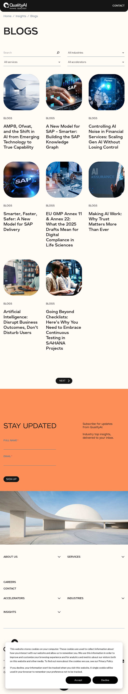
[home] (15, 6)
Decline (105, 680)
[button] (32, 556)
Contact (118, 5)
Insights (10, 612)
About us (11, 556)
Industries (75, 598)
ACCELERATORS (14, 598)
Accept (78, 680)
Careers (10, 582)
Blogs (34, 16)
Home (8, 16)
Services (73, 556)
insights (21, 16)
